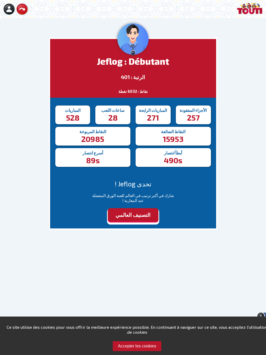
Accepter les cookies (137, 346)
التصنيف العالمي (133, 215)
